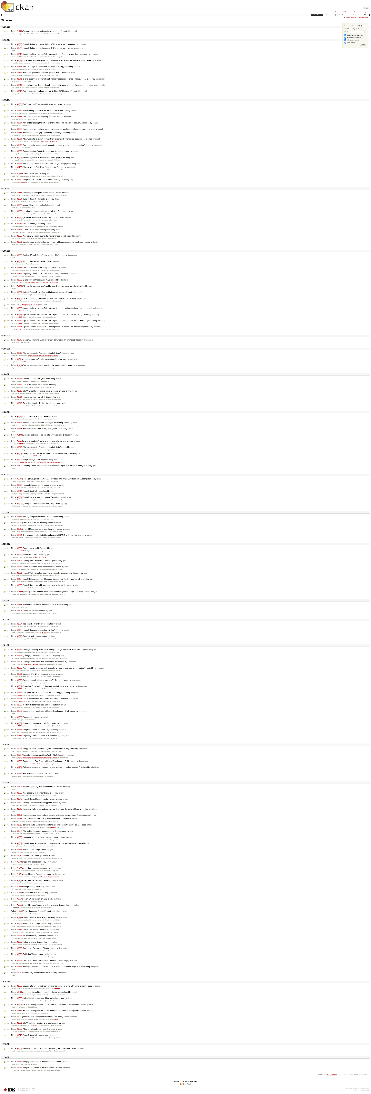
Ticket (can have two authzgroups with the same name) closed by (42, 1017)
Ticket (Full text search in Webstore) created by (34, 773)
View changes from (350, 26)
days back (355, 29)
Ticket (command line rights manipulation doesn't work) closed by (42, 992)
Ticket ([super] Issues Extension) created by (36, 874)
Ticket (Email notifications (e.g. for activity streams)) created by (41, 133)
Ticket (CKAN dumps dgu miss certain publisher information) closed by (46, 298)
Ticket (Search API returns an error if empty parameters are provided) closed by (50, 340)
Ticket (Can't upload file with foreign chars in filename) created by (42, 819)
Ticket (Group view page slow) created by (32, 416)
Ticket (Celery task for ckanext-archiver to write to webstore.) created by (44, 453)
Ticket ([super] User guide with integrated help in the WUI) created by (42, 585)
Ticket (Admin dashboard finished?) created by (37, 911)
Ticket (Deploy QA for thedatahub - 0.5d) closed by (37, 280)
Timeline (317, 15)
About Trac (357, 12)
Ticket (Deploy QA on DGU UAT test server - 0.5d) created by (42, 274)
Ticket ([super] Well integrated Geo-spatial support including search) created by (47, 573)
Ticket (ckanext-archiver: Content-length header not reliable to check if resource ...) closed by (55, 79)
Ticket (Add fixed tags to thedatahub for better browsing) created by (43, 67)
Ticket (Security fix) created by (27, 717)
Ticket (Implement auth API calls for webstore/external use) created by (43, 441)
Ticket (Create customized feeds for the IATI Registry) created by (44, 680)
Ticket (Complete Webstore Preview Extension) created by (42, 960)
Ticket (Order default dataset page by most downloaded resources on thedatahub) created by (54, 60)
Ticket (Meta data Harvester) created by (34, 868)
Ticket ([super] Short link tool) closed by (30, 491)
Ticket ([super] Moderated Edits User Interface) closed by (38, 529)
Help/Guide (347, 12)
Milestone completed (27, 304)
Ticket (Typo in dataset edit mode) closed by (33, 199)
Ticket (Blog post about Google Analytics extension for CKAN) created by (47, 749)
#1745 (22, 551)
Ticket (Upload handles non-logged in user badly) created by (39, 998)
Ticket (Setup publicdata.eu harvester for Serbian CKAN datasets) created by (47, 91)
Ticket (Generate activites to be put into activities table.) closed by (42, 435)
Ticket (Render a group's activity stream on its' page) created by (41, 157)
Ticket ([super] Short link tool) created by (31, 1035)
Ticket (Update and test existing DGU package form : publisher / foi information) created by (54, 327)
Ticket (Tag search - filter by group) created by (34, 624)
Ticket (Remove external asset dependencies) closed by (37, 567)
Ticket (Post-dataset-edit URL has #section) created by (37, 403)
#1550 (24, 362)
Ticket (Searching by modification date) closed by (36, 973)
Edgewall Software (28, 1090)
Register (366, 12)
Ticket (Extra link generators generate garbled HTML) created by (41, 73)
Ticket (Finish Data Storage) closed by (30, 849)
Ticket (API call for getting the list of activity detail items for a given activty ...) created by (52, 123)
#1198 (44, 632)
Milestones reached (353, 40)
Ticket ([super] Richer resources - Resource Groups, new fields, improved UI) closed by (50, 579)
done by (346, 32)
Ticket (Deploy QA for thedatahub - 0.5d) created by (38, 736)
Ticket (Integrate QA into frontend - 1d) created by (37, 729)
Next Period (363, 17)
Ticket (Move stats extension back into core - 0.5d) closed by (39, 605)
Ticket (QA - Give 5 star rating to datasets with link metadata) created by (47, 686)
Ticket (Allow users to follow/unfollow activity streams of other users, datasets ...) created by (53, 139)
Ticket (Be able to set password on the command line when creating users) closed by (50, 1004)
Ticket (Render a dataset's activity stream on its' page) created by (42, 151)
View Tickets (343, 15)
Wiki (365, 15)
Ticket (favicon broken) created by (29, 223)
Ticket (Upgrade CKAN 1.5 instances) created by (35, 674)
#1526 (20, 311)
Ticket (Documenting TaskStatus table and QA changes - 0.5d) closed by (47, 711)
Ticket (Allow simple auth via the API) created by (34, 1029)
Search (355, 15)
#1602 (22, 182)
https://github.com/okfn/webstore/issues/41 (43, 355)
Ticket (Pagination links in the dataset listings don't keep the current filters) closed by (52, 809)
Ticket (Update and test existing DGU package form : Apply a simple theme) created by (52, 54)
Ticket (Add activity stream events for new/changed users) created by (44, 236)
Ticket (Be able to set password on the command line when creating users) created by (50, 1011)
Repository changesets (354, 37)
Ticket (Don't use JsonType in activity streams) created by (39, 117)
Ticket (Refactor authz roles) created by (31, 636)
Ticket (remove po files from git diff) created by (34, 397)
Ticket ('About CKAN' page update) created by (33, 230)
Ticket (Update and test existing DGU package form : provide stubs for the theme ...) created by (56, 320)
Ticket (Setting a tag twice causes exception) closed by (38, 516)
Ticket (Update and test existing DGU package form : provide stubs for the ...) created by (53, 314)
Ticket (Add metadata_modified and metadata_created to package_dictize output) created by (55, 668)
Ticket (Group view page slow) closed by (31, 385)
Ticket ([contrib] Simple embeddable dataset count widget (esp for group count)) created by (52, 591)
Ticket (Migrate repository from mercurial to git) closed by (38, 787)
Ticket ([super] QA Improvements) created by (35, 655)
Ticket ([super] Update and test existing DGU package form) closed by (45, 48)
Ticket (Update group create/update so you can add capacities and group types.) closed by (52, 242)
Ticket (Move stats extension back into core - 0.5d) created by (40, 831)
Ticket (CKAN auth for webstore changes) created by (36, 1023)
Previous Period (351, 17)
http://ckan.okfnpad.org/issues (50, 877)
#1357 (60, 563)
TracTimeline (332, 1074)
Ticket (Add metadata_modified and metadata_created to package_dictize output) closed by (55, 145)
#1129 (36, 557)
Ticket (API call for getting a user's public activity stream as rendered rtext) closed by (50, 286)
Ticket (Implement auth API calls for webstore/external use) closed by (43, 359)
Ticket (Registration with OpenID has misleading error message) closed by (45, 1048)
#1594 (19, 689)
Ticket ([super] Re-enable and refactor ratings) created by (37, 799)
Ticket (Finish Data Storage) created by (34, 923)
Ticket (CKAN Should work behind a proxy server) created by (42, 391)
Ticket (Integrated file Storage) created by (35, 880)
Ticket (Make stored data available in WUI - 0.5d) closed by (41, 755)
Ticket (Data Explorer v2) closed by (28, 173)
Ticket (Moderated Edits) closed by (28, 554)
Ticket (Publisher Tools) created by (32, 954)
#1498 (35, 664)
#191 (28, 664)
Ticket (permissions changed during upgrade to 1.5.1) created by (41, 211)
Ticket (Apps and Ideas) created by (32, 862)
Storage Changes (24, 462)
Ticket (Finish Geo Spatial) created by (33, 930)
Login (329, 12)
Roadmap (329, 15)
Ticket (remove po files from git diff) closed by (34, 378)
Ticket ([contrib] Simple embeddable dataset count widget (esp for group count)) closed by (51, 466)
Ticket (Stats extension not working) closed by (34, 523)
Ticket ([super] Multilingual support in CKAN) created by (37, 503)
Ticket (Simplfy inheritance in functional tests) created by (38, 1068)
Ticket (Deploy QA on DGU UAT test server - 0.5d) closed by (42, 255)
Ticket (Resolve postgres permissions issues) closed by (38, 193)
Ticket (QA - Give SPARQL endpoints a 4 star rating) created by (43, 692)
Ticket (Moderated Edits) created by (32, 893)
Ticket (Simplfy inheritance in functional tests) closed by (38, 1061)
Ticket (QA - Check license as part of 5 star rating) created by (42, 699)
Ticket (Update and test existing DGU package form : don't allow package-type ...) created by (55, 308)
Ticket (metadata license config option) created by (35, 485)
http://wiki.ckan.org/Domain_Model (45, 764)
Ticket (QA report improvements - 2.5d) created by (37, 723)
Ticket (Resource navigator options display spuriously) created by (42, 31)
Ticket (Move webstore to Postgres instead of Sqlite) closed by (40, 353)
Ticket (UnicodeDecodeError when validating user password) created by (44, 292)
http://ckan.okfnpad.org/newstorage (48, 462)
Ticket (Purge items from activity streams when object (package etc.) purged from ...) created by (55, 129)
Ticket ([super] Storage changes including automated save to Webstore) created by (49, 843)
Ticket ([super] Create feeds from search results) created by (41, 662)
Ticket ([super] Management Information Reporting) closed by (39, 497)
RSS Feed (187, 1084)
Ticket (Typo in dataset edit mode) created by (33, 261)
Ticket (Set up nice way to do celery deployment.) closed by (40, 429)
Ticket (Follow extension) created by (33, 942)
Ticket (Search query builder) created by (30, 548)
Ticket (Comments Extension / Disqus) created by (38, 948)
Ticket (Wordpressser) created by (31, 886)
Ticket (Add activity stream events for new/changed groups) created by (44, 163)
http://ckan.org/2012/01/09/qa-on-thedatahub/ (43, 282)
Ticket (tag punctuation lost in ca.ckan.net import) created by (40, 837)
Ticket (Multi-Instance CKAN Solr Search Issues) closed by (41, 167)
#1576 (53, 827)
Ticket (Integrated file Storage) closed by (31, 856)
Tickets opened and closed (355, 35)
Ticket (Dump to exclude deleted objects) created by (36, 267)
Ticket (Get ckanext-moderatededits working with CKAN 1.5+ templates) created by (49, 535)
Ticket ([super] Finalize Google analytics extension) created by (44, 905)
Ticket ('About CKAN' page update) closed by (33, 205)
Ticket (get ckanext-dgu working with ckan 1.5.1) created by (39, 217)
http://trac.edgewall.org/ (362, 1090)
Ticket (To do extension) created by (32, 936)
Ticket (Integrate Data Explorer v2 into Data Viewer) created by (40, 179)
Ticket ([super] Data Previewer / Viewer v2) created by (36, 561)
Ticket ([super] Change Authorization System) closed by (38, 630)
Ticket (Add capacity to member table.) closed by (35, 793)
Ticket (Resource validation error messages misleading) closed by (42, 422)
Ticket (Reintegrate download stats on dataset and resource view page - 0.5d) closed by (53, 767)
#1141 (44, 557)
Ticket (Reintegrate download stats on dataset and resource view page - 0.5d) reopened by (51, 815)
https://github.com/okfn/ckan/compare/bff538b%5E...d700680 (38, 757)
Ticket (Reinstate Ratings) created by (29, 611)
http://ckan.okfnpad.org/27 (51, 141)
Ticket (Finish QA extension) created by (34, 899)
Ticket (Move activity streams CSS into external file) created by (41, 110)
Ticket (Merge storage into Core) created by (32, 459)
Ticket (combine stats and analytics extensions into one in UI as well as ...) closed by (49, 825)
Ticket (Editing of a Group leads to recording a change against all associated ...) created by (52, 649)
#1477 (57, 988)
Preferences (337, 12)
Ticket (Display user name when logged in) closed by (36, 803)
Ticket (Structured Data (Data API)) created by (37, 917)
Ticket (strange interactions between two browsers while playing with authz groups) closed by (53, 986)
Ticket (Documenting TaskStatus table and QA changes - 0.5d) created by (47, 761)
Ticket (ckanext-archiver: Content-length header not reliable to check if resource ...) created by (56, 85)
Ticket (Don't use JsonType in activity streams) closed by (39, 104)
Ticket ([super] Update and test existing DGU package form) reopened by (46, 44)
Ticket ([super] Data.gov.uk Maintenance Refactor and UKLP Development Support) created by (54, 479)
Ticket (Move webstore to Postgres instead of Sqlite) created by (40, 447)
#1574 (21, 443)
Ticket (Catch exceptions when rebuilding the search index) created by (46, 365)
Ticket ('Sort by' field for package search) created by (36, 705)
